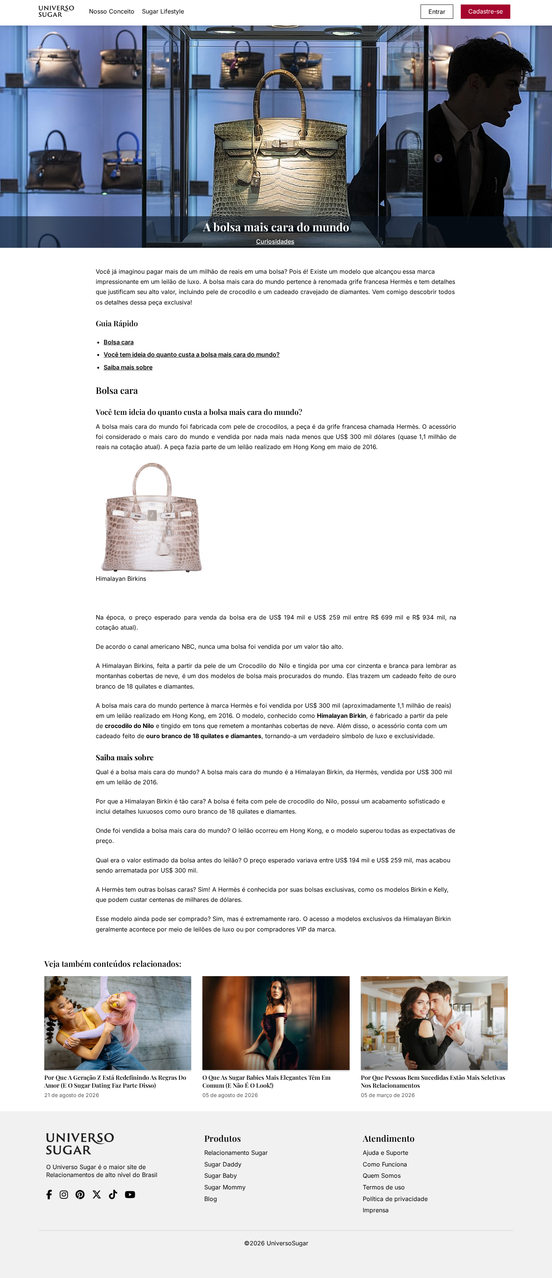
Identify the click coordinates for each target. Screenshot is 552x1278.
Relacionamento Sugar (236, 1152)
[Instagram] (64, 1196)
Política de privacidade (395, 1199)
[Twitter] (96, 1196)
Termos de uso (384, 1187)
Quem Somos (382, 1176)
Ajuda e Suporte (385, 1152)
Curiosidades (275, 241)
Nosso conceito (111, 11)
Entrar (436, 11)
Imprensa (376, 1210)
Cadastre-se (485, 11)
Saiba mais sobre (128, 367)
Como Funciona (385, 1164)
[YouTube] (130, 1196)
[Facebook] (49, 1196)
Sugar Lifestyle (163, 11)
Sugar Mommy (225, 1187)
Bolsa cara (119, 342)
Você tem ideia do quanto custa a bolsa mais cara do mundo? (192, 354)
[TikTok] (113, 1196)
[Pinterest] (79, 1196)
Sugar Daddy (222, 1164)
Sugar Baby (220, 1176)
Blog (210, 1199)
